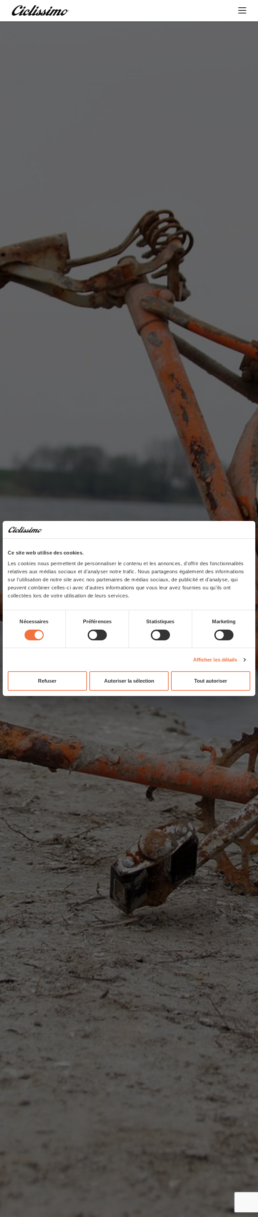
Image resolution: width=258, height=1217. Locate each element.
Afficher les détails (215, 660)
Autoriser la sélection (129, 681)
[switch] (97, 635)
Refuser (47, 681)
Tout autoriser (210, 681)
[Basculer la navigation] (240, 10)
